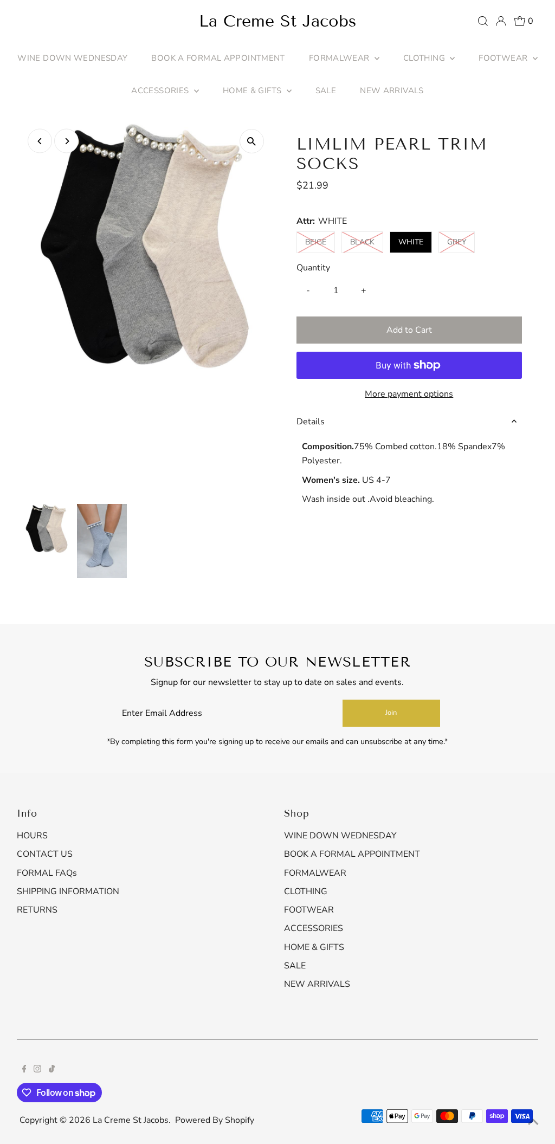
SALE (326, 90)
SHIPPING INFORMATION (68, 891)
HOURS (32, 836)
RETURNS (37, 910)
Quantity (313, 268)
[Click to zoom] (252, 141)
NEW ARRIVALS (392, 90)
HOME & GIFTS (253, 90)
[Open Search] (483, 21)
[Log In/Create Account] (501, 21)
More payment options (409, 394)
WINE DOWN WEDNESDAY (72, 58)
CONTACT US (45, 854)
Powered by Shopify (214, 1120)
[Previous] (40, 141)
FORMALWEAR (340, 58)
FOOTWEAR (504, 58)
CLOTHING (425, 58)
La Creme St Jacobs (277, 21)
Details (310, 422)
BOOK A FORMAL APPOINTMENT (218, 58)
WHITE (410, 242)
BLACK (366, 241)
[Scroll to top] (533, 1122)
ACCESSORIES (161, 90)
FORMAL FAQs (47, 873)
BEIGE (320, 241)
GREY (461, 241)
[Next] (66, 141)
